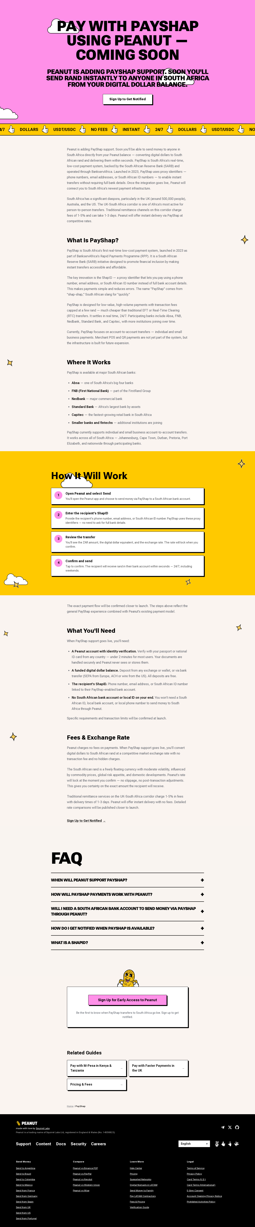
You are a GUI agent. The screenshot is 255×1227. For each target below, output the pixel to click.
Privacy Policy (194, 1173)
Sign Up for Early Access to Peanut (127, 1000)
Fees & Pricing (137, 1201)
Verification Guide (139, 1207)
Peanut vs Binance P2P (85, 1168)
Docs (61, 1144)
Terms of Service (195, 1168)
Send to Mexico (24, 1185)
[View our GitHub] (237, 1127)
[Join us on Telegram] (223, 1127)
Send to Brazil (23, 1173)
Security (78, 1144)
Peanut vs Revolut (82, 1179)
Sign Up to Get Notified (127, 99)
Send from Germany (26, 1196)
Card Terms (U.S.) (196, 1179)
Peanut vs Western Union (86, 1185)
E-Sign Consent (195, 1190)
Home (70, 1106)
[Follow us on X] (230, 1127)
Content (43, 1144)
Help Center (136, 1168)
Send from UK (23, 1207)
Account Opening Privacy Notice (204, 1196)
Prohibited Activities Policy (201, 1201)
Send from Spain (24, 1201)
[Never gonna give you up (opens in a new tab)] (230, 1144)
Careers (98, 1144)
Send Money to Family (142, 1190)
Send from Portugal (26, 1218)
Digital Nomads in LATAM (143, 1185)
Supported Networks (140, 1179)
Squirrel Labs (43, 1128)
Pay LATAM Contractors (143, 1196)
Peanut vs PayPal (82, 1173)
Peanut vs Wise (81, 1190)
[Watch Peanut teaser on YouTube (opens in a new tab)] (217, 1144)
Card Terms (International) (201, 1185)
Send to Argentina (25, 1168)
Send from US (23, 1212)
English (194, 1143)
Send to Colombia (25, 1179)
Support (23, 1144)
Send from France (25, 1190)
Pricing (133, 1173)
